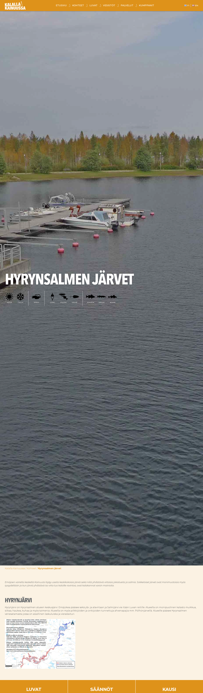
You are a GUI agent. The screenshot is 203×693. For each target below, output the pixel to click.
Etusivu (61, 5)
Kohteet (78, 5)
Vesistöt (109, 5)
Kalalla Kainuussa (15, 568)
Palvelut (127, 5)
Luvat (93, 5)
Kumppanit (146, 5)
